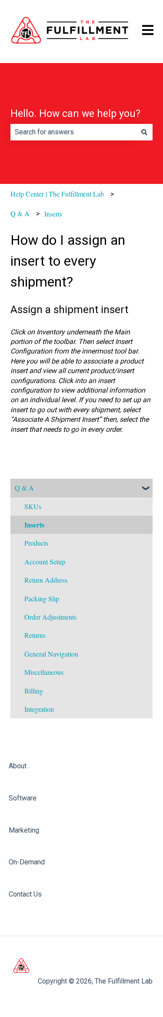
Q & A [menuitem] (24, 487)
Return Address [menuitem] (45, 579)
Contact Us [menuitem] (25, 894)
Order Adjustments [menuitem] (50, 616)
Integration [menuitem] (39, 709)
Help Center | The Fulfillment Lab (57, 193)
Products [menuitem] (36, 542)
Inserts (53, 213)
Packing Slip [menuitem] (41, 598)
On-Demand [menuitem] (27, 862)
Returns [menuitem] (35, 635)
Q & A (20, 213)
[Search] (144, 132)
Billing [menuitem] (33, 690)
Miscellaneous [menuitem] (43, 672)
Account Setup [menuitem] (44, 561)
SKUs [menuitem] (32, 506)
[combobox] (73, 132)
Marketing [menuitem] (24, 830)
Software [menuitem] (23, 798)
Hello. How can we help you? (75, 114)
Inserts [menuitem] (34, 525)
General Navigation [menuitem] (51, 653)
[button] (146, 488)
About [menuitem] (18, 766)
